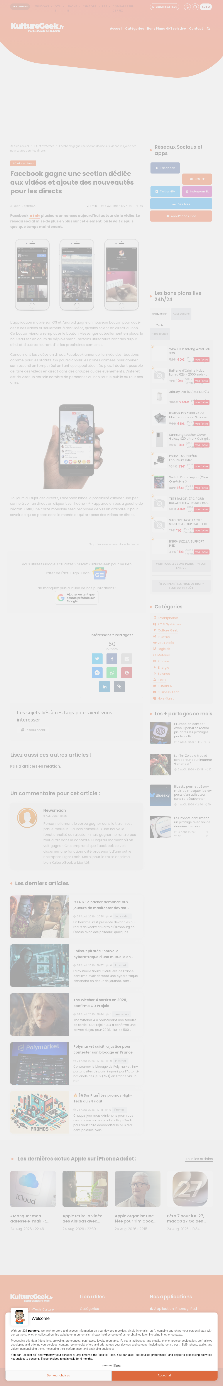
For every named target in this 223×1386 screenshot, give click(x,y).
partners (33, 1330)
